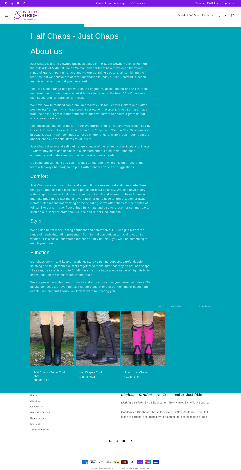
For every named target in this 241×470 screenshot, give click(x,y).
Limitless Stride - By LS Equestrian (115, 468)
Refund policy (38, 418)
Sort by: (162, 306)
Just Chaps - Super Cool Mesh (49, 374)
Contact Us (36, 406)
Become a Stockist (40, 412)
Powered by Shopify (140, 468)
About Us (35, 400)
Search (34, 395)
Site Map (35, 424)
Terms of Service (39, 429)
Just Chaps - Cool (90, 372)
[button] (6, 15)
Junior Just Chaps (135, 372)
